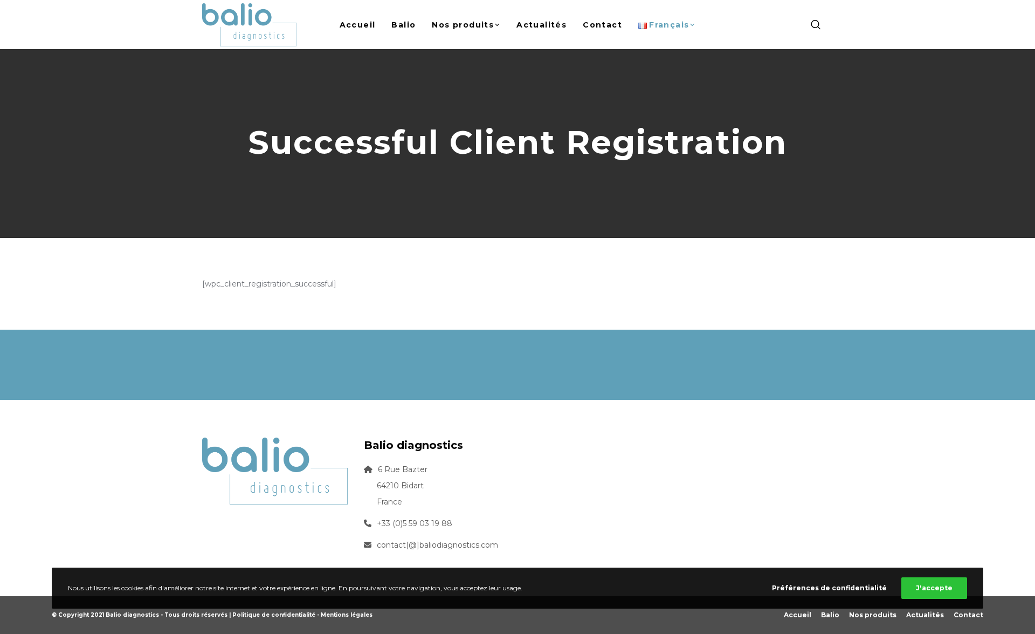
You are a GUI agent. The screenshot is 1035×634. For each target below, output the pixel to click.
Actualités (925, 615)
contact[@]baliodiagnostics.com (437, 545)
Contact (968, 615)
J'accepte (934, 588)
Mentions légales (346, 614)
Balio (830, 615)
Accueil (797, 615)
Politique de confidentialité (273, 614)
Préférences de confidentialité (829, 588)
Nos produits (872, 615)
